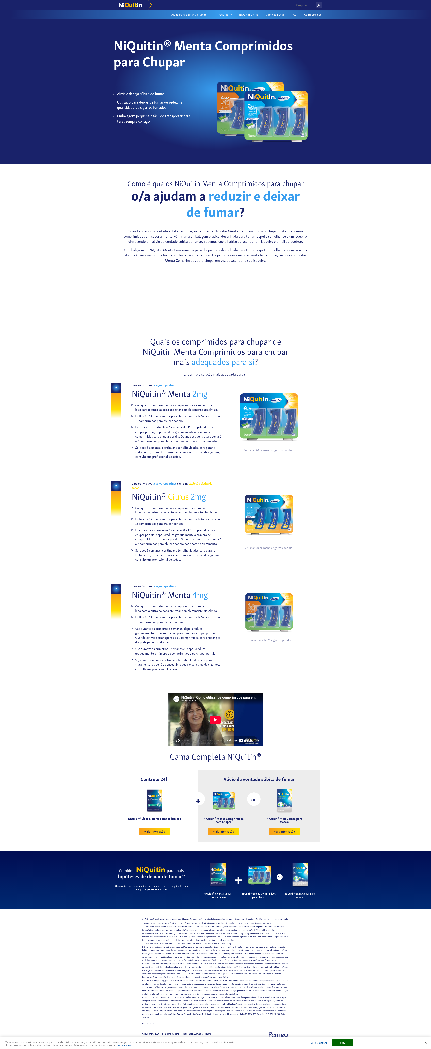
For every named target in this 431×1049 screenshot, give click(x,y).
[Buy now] (268, 417)
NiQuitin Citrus (248, 14)
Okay (342, 1042)
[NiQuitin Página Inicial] (134, 5)
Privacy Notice (148, 1023)
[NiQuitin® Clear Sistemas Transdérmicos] (154, 800)
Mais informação (154, 831)
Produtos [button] (223, 14)
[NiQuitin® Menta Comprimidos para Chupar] (223, 800)
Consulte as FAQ (271, 301)
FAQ (294, 14)
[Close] (425, 1042)
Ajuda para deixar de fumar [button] (189, 14)
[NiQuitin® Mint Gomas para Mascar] (284, 800)
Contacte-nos (313, 14)
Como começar (275, 14)
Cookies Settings (319, 1042)
